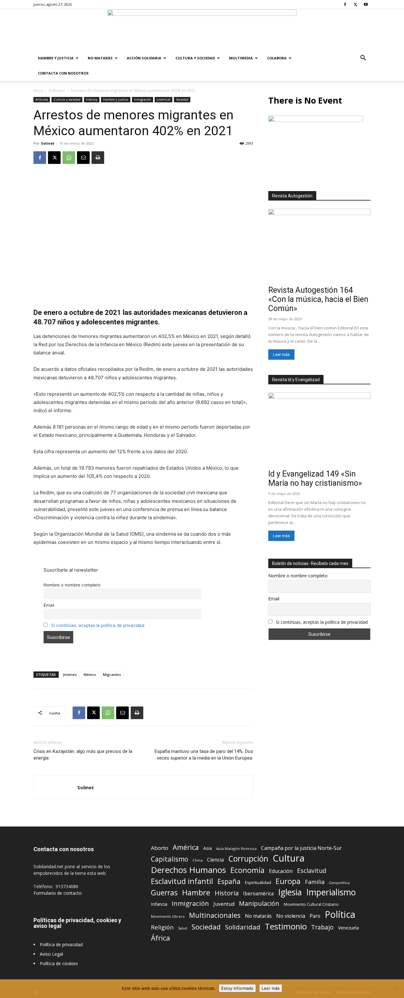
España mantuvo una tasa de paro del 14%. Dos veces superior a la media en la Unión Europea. (204, 754)
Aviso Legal (51, 954)
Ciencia (215, 860)
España (229, 881)
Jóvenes (70, 674)
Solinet (47, 143)
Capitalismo (169, 859)
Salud (182, 928)
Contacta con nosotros (63, 73)
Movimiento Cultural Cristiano (311, 904)
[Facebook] (345, 4)
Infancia (92, 99)
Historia (227, 893)
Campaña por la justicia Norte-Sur (301, 848)
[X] (355, 4)
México (90, 674)
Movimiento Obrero (168, 916)
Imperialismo (331, 892)
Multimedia (241, 58)
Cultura (289, 858)
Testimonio (286, 926)
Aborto (159, 848)
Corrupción (248, 858)
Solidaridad (242, 927)
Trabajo (322, 927)
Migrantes (112, 674)
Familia (314, 882)
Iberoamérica (258, 893)
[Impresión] (98, 157)
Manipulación (259, 903)
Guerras (164, 892)
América (186, 847)
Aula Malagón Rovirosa (236, 848)
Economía (247, 870)
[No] (396, 989)
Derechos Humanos (188, 870)
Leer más (281, 354)
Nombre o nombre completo (72, 584)
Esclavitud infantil (182, 881)
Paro (315, 916)
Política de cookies (59, 963)
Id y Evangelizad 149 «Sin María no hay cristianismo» (315, 478)
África (160, 938)
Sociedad (182, 99)
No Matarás (100, 58)
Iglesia (290, 892)
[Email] (83, 157)
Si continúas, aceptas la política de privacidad (97, 625)
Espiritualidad (258, 882)
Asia (207, 848)
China (198, 860)
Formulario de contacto (57, 893)
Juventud (163, 99)
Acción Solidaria (144, 58)
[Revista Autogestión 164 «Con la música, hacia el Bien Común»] (319, 246)
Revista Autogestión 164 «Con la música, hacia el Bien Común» (318, 299)
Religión (162, 927)
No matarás (258, 916)
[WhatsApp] (68, 157)
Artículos (57, 90)
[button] (363, 59)
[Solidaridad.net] (202, 30)
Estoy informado (237, 988)
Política (340, 914)
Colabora (277, 58)
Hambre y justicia (56, 58)
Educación (281, 871)
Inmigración (142, 99)
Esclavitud (311, 870)
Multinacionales (215, 915)
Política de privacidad (61, 944)
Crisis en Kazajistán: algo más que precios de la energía (82, 754)
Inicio (38, 90)
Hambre (196, 892)
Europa (288, 881)
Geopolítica (339, 882)
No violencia (290, 916)
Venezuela (348, 928)
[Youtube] (366, 4)
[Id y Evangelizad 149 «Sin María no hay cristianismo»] (319, 430)
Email (49, 605)
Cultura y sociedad (195, 58)
